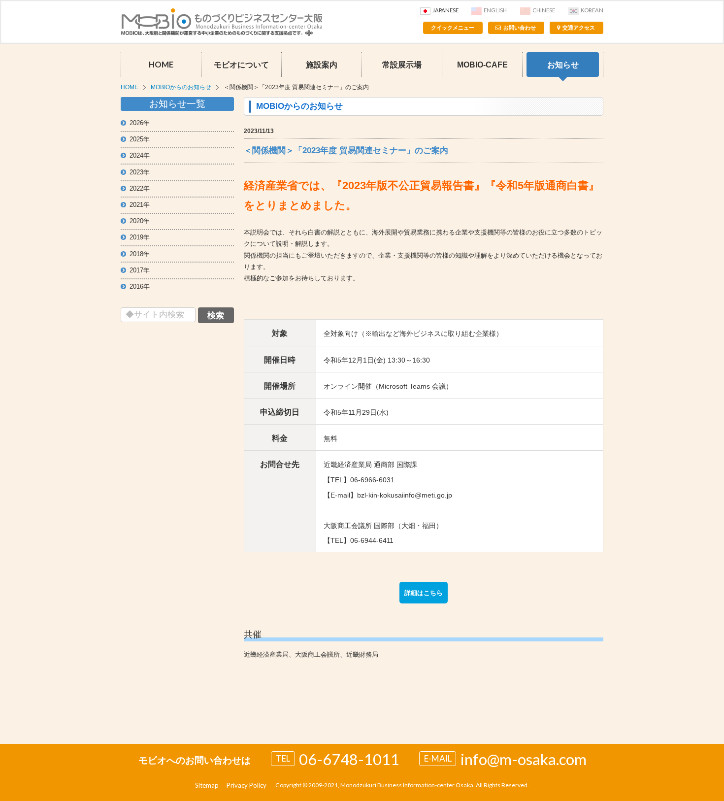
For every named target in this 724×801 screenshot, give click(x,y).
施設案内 (321, 64)
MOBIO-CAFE (482, 64)
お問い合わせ (519, 28)
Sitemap (207, 785)
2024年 (140, 155)
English (495, 10)
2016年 (140, 286)
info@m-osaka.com (524, 759)
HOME (161, 64)
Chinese (543, 10)
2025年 (140, 139)
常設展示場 (402, 64)
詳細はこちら (423, 593)
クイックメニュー (452, 28)
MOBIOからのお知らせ (181, 87)
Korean (592, 10)
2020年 (140, 221)
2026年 (140, 123)
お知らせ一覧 (177, 104)
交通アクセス (578, 28)
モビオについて (241, 64)
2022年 (140, 188)
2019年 (140, 237)
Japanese (445, 10)
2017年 (140, 270)
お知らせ (563, 64)
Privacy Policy (246, 785)
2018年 (140, 254)
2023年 (140, 172)
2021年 (140, 204)
